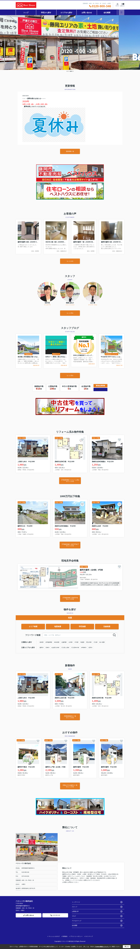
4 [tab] (72, 71)
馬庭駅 (82, 642)
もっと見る (70, 313)
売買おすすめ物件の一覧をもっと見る (70, 785)
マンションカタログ (54, 936)
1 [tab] (67, 71)
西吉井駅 (89, 642)
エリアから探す (66, 13)
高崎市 (48, 647)
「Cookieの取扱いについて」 (101, 946)
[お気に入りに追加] (45, 440)
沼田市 (90, 647)
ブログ (74, 916)
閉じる (127, 946)
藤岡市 (42, 647)
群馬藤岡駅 (49, 642)
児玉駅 (96, 642)
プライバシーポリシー (76, 936)
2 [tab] (69, 71)
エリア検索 (33, 626)
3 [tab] (70, 71)
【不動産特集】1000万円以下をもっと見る (70, 544)
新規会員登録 (100, 385)
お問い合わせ (87, 13)
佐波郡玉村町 (55, 647)
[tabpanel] (70, 42)
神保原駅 (56, 642)
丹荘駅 (76, 642)
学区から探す (46, 13)
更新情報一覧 (70, 151)
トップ (25, 13)
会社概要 (107, 13)
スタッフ (74, 906)
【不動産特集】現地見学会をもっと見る (70, 598)
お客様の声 (75, 911)
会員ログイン (100, 389)
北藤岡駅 (64, 642)
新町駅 (42, 642)
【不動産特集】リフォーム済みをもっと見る (70, 480)
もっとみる (70, 261)
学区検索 (82, 626)
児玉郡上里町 (65, 647)
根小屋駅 (102, 642)
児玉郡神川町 (75, 647)
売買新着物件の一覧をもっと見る (70, 716)
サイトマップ (89, 936)
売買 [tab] (70, 618)
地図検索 (57, 626)
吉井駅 (71, 642)
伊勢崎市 (83, 647)
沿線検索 (106, 626)
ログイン (117, 5)
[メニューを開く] (121, 12)
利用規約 (64, 936)
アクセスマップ (76, 920)
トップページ (76, 902)
